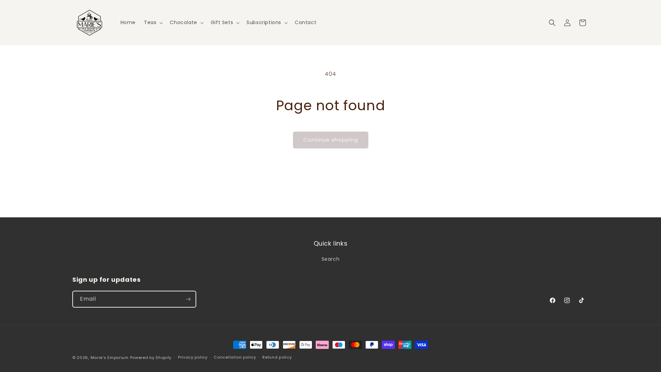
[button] (153, 22)
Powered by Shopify (151, 357)
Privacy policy (193, 357)
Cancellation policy (235, 357)
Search (331, 259)
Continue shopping (330, 139)
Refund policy (277, 357)
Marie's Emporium (110, 357)
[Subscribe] (188, 299)
